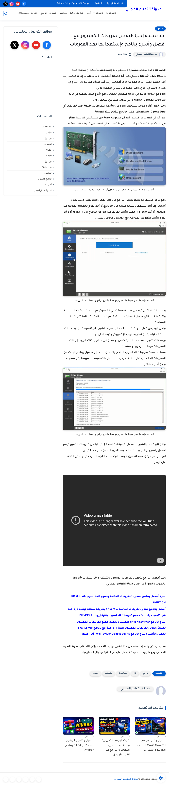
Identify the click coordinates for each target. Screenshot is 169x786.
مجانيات (123, 673)
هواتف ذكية (76, 13)
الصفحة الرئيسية (115, 3)
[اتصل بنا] (5, 779)
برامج (43, 13)
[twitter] (5, 3)
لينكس (63, 13)
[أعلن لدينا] (12, 779)
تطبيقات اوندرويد (42, 190)
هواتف (48, 156)
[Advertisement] (30, 87)
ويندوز (52, 13)
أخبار (88, 13)
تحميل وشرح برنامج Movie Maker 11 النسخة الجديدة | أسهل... (151, 745)
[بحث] (5, 13)
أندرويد (48, 144)
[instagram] (11, 3)
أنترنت (48, 185)
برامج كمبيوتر (45, 179)
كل (135, 673)
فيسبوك (23, 13)
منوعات (108, 673)
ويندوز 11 (98, 13)
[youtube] (18, 3)
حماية (34, 13)
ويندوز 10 (111, 13)
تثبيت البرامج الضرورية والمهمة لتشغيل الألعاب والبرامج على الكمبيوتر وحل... (116, 747)
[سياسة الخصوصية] (32, 779)
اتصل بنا (98, 3)
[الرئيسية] (38, 779)
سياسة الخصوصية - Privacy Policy (73, 3)
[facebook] (24, 3)
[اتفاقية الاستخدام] (25, 779)
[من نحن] (19, 779)
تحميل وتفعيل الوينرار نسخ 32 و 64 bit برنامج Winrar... (79, 745)
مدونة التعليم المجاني (143, 10)
